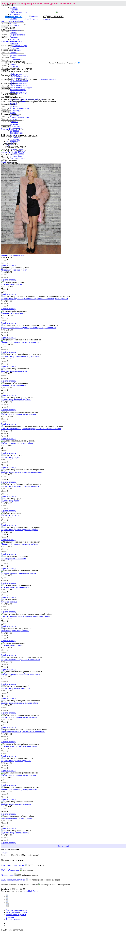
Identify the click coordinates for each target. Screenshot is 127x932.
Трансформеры (16, 133)
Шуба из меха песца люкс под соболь (17, 443)
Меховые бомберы (18, 90)
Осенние (13, 32)
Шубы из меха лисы (18, 78)
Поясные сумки (16, 149)
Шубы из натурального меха (13, 880)
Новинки (10, 917)
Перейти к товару (8, 265)
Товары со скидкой (14, 919)
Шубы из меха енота (18, 12)
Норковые (14, 10)
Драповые (14, 37)
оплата (24, 912)
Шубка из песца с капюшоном (14, 371)
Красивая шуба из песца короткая (15, 631)
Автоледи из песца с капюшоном (15, 587)
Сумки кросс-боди (18, 158)
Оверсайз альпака (17, 35)
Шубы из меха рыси (18, 85)
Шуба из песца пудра (10, 501)
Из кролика (15, 14)
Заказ (8, 912)
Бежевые (13, 53)
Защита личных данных (16, 915)
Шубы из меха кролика (20, 76)
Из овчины (14, 115)
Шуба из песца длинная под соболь (16, 761)
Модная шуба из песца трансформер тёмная (19, 544)
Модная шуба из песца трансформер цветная (20, 342)
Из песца (13, 7)
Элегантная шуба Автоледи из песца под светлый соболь (25, 616)
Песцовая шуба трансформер (13, 313)
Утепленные (15, 50)
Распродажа (15, 48)
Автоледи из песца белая (11, 284)
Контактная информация (16, 910)
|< (1, 853)
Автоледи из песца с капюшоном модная (18, 573)
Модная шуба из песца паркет (13, 255)
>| (9, 853)
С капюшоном (16, 59)
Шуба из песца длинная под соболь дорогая (19, 530)
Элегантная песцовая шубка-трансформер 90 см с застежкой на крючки (31, 429)
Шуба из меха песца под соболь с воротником (20, 659)
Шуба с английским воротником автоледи (19, 717)
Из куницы (14, 25)
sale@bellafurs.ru (31, 891)
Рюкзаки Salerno (17, 154)
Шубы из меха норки (19, 81)
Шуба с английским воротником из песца (18, 414)
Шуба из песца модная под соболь (15, 688)
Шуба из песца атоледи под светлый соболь (19, 703)
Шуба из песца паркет (10, 457)
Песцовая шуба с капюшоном (13, 385)
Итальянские (15, 30)
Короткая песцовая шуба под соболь (16, 818)
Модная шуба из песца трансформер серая (19, 789)
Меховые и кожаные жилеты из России (26, 99)
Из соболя (14, 23)
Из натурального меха (19, 108)
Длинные (14, 44)
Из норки (14, 124)
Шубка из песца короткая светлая (15, 833)
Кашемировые (16, 41)
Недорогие (14, 46)
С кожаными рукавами (19, 117)
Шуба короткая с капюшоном (13, 558)
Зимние (13, 57)
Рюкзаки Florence (17, 151)
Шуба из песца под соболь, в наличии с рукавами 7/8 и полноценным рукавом (34, 299)
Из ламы (13, 16)
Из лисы (13, 19)
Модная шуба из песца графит (14, 270)
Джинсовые (15, 66)
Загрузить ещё (63, 846)
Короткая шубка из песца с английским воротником (23, 732)
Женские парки (7, 875)
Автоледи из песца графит (12, 645)
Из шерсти (14, 39)
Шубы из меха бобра (18, 74)
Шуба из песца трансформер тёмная (16, 400)
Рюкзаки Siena (16, 156)
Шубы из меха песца (18, 83)
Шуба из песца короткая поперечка (16, 804)
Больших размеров (18, 55)
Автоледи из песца (9, 602)
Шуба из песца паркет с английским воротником (21, 472)
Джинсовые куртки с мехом (13, 865)
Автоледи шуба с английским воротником (19, 746)
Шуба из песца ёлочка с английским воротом (20, 486)
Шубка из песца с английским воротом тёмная (20, 356)
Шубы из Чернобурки (10, 870)
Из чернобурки (16, 21)
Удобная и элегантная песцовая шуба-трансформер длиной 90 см (28, 328)
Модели (13, 142)
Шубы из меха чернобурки (21, 87)
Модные (13, 104)
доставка (15, 912)
